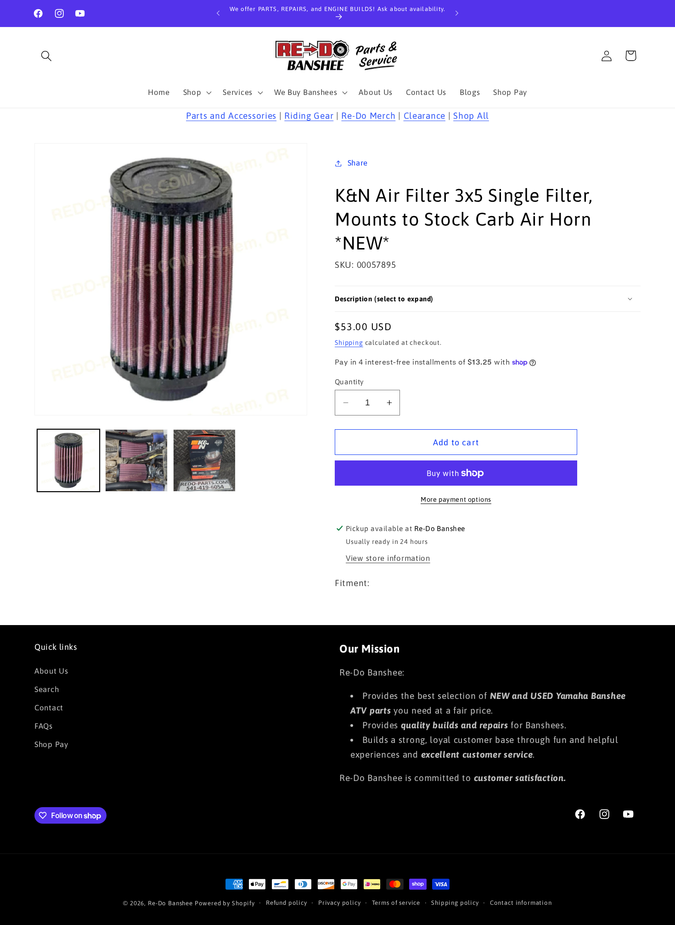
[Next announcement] (457, 13)
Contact (48, 707)
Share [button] (358, 162)
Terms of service (396, 902)
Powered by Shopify (225, 903)
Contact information (521, 902)
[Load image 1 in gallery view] (68, 460)
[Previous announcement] (218, 13)
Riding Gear (308, 116)
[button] (46, 56)
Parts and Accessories (231, 116)
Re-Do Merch (368, 116)
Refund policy (286, 902)
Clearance (424, 116)
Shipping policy (455, 902)
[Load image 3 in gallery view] (204, 460)
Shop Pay (51, 744)
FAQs (43, 726)
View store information (388, 558)
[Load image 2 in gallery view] (136, 460)
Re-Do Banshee (170, 903)
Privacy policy (339, 902)
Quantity (349, 381)
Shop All (471, 116)
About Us (51, 671)
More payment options (456, 499)
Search (46, 689)
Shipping (349, 342)
